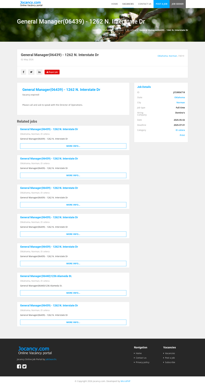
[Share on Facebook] (23, 72)
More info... (73, 146)
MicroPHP (125, 381)
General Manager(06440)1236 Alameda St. (46, 276)
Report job (53, 72)
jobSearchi (51, 359)
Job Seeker (178, 3)
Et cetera (131, 30)
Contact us (144, 3)
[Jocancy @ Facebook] (19, 366)
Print (182, 135)
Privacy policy (142, 362)
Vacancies (128, 3)
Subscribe (170, 362)
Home (114, 3)
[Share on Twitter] (31, 72)
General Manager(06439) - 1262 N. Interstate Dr (49, 129)
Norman (119, 30)
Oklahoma (107, 30)
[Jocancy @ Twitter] (24, 366)
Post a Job (161, 3)
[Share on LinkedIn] (39, 72)
